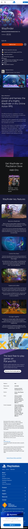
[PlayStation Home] (14, 2)
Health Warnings (7, 441)
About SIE (4, 474)
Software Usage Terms (23, 522)
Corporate (4, 482)
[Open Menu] (1, 2)
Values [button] (4, 490)
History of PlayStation (6, 484)
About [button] (3, 472)
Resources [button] (4, 496)
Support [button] (4, 493)
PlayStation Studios (6, 478)
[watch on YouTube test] (21, 86)
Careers (3, 476)
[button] (14, 81)
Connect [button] (4, 499)
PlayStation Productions (7, 480)
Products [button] (4, 487)
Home (3, 469)
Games (7, 469)
